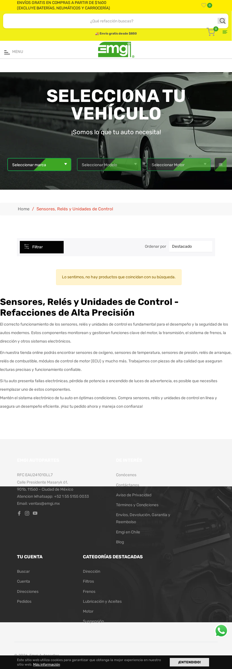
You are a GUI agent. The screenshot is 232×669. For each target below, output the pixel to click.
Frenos (89, 591)
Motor (88, 611)
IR (220, 164)
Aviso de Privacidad (133, 495)
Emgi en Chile (128, 532)
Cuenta (23, 581)
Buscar (23, 571)
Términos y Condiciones (137, 505)
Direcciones (27, 591)
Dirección (91, 571)
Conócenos (126, 475)
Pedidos (24, 601)
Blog (120, 542)
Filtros (88, 581)
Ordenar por (155, 246)
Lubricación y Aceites (102, 601)
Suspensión (93, 621)
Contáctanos (127, 485)
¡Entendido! (189, 662)
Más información (46, 664)
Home (23, 208)
